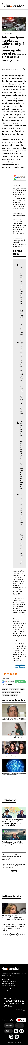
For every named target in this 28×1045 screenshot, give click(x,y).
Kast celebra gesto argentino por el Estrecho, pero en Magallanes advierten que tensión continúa (13, 822)
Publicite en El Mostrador (9, 988)
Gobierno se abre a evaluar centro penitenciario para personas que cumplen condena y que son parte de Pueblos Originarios (14, 737)
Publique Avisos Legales (8, 990)
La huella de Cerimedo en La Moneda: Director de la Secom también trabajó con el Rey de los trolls (21, 300)
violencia (14, 695)
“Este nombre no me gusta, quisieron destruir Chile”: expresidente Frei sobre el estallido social (21, 454)
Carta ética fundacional (9, 981)
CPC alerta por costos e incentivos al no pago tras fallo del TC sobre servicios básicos (14, 917)
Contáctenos (5, 993)
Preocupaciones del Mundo (11, 692)
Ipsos (22, 689)
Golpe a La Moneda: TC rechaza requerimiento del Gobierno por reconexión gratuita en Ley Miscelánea (21, 379)
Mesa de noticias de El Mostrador (10, 69)
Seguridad (5, 695)
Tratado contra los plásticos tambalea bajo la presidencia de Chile (13, 844)
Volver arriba (5, 1020)
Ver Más (13, 871)
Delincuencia (14, 689)
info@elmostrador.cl (16, 976)
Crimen (4, 689)
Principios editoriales (8, 983)
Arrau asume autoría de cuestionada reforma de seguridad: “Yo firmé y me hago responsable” (14, 865)
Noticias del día (11, 896)
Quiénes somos (6, 979)
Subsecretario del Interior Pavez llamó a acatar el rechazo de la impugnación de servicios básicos (13, 927)
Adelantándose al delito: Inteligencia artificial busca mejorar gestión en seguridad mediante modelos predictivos (14, 774)
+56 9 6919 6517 (6, 976)
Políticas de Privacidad (8, 985)
